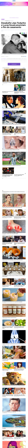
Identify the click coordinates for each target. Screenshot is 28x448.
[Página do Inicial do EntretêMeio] (6, 3)
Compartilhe (17, 33)
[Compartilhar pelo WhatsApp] (22, 33)
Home (10, 17)
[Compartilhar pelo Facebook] (24, 33)
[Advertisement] (14, 11)
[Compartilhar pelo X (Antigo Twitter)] (20, 33)
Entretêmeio (13, 17)
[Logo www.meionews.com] (14, 1)
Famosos (17, 17)
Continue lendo (14, 64)
